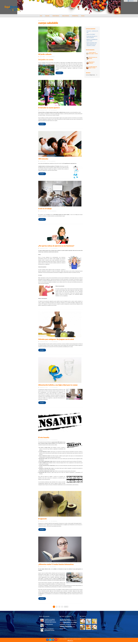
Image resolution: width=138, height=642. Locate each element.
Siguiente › (66, 606)
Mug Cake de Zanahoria (91, 63)
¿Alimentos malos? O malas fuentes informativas (56, 564)
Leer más (42, 173)
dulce (76, 620)
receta (74, 624)
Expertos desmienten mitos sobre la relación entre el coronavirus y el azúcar (92, 44)
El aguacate (42, 519)
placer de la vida (70, 624)
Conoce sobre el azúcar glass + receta (93, 53)
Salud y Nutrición (65, 15)
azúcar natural (73, 620)
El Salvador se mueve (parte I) (48, 108)
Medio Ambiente (56, 15)
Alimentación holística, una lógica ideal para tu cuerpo (58, 385)
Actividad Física (75, 15)
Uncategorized (62, 628)
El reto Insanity (43, 437)
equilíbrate (71, 622)
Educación (47, 15)
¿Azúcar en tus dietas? (91, 34)
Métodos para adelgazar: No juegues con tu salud (56, 339)
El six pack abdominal (48, 624)
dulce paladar (61, 622)
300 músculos (43, 159)
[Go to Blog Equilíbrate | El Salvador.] (38, 20)
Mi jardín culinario (44, 54)
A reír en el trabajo (45, 208)
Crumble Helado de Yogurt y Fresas (93, 67)
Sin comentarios (51, 56)
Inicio (41, 15)
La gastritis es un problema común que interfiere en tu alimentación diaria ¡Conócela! (50, 621)
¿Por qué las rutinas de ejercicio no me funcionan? (56, 246)
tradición (73, 626)
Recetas (82, 15)
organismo (66, 624)
